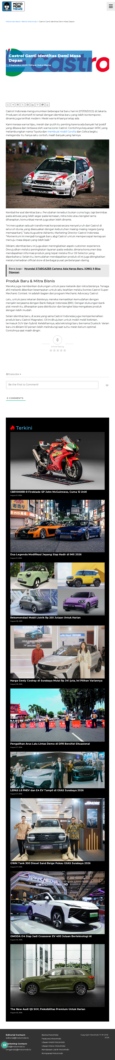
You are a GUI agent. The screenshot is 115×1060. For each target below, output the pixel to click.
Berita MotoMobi (50, 1035)
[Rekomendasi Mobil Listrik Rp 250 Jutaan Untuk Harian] (57, 588)
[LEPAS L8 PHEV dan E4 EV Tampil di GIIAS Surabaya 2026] (57, 769)
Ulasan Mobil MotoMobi (53, 1042)
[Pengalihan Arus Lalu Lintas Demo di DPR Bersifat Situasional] (57, 715)
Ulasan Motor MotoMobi (53, 1046)
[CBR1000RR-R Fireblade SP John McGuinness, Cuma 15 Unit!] (57, 460)
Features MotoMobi (51, 1038)
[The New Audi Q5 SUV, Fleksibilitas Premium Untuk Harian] (57, 975)
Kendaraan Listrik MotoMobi (55, 1049)
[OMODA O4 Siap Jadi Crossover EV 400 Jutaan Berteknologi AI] (57, 902)
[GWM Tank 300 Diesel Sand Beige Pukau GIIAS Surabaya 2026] (57, 829)
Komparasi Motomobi (52, 1053)
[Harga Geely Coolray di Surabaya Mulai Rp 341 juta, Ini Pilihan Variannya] (57, 651)
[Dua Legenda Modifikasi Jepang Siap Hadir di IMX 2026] (57, 525)
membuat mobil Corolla (61, 131)
